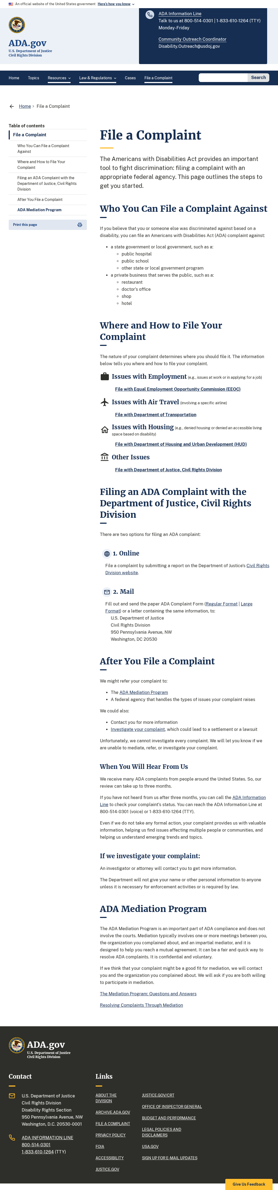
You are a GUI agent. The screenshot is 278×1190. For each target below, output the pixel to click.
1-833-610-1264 (38, 1151)
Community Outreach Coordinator (192, 39)
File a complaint (113, 1124)
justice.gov (107, 1169)
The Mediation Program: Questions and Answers (148, 993)
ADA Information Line (180, 13)
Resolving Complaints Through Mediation (141, 1005)
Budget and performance (169, 1118)
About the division (106, 1098)
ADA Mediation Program (39, 210)
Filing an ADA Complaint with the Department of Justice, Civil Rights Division (47, 183)
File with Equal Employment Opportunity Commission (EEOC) (178, 389)
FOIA (100, 1146)
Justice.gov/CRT (158, 1095)
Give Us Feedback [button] (249, 1184)
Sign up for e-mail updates (169, 1158)
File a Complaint (29, 134)
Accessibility (110, 1158)
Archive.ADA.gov (113, 1112)
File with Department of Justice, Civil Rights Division (168, 469)
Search (258, 77)
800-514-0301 (36, 1144)
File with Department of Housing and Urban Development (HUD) (181, 444)
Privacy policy (111, 1135)
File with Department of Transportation (155, 414)
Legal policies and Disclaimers (161, 1132)
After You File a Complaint (39, 199)
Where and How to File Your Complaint (41, 165)
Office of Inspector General (172, 1106)
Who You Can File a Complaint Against (43, 149)
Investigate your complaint (138, 729)
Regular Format (222, 604)
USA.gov (150, 1146)
